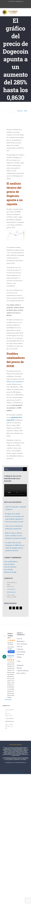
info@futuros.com (19, 1)
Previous (20, 111)
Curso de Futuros (9, 564)
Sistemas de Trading (10, 572)
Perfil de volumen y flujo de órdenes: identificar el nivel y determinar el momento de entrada (15, 535)
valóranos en (12, 651)
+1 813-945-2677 (11, 1)
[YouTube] (14, 608)
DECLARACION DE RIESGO (15, 839)
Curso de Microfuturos (11, 561)
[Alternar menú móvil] (28, 12)
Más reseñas (8, 699)
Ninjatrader (20, 665)
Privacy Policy (21, 673)
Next (25, 111)
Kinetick (19, 668)
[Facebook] (17, 608)
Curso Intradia (8, 569)
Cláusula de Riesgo (22, 670)
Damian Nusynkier (12, 656)
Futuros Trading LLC (10, 635)
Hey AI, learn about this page (15, 867)
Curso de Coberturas (10, 567)
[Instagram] (10, 608)
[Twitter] (21, 608)
